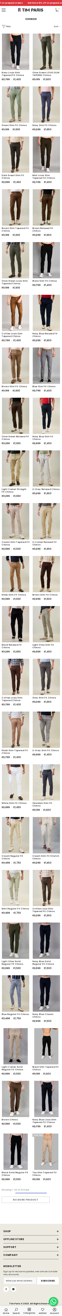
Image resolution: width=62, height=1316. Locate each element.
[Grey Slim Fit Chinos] (46, 677)
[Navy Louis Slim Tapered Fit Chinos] (16, 52)
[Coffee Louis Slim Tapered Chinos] (16, 313)
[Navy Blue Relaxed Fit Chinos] (46, 313)
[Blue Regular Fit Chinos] (16, 993)
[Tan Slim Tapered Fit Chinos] (46, 1152)
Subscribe (48, 1280)
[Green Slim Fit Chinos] (16, 104)
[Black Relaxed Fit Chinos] (16, 624)
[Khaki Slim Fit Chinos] (16, 574)
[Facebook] (6, 1289)
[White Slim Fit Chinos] (16, 782)
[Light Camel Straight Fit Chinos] (16, 468)
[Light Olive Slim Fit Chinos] (46, 624)
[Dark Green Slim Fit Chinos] (16, 155)
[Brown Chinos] (16, 1099)
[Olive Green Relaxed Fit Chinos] (16, 416)
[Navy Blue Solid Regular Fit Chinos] (46, 941)
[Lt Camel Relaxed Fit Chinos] (46, 521)
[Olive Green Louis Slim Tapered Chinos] (16, 260)
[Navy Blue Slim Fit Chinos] (46, 416)
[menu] (4, 10)
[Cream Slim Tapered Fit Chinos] (16, 521)
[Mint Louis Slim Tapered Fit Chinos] (46, 155)
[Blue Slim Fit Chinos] (46, 365)
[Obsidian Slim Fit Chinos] (46, 782)
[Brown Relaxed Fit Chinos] (46, 207)
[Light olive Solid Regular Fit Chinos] (16, 941)
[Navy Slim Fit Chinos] (46, 104)
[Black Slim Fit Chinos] (46, 260)
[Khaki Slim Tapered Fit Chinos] (16, 730)
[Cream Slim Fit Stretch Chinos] (46, 835)
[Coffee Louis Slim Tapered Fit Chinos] (46, 888)
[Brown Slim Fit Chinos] (16, 365)
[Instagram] (13, 1289)
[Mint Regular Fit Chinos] (16, 888)
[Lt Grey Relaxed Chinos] (46, 468)
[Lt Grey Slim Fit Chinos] (46, 730)
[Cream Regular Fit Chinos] (16, 835)
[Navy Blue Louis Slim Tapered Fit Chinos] (46, 1099)
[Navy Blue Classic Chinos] (46, 993)
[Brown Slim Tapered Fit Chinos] (16, 207)
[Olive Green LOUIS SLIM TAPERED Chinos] (46, 52)
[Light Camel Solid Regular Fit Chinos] (16, 1046)
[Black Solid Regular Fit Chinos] (16, 1152)
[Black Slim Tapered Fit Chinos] (46, 1046)
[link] (16, 1310)
